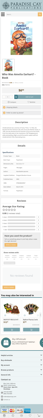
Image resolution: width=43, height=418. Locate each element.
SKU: (3, 85)
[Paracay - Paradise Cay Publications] (21, 5)
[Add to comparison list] (5, 315)
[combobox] (24, 14)
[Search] (40, 14)
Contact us (7, 399)
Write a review (19, 82)
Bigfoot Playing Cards (30, 320)
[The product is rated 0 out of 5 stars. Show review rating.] (16, 325)
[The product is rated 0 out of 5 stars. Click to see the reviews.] (5, 82)
